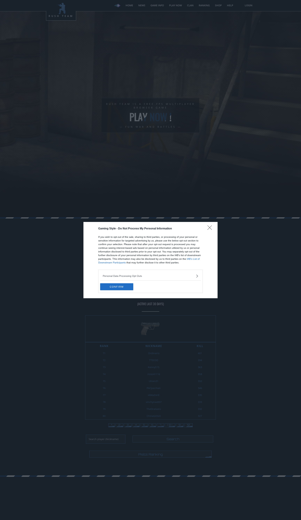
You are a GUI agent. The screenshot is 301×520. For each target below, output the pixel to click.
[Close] (210, 228)
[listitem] (150, 276)
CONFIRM (117, 286)
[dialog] (150, 260)
